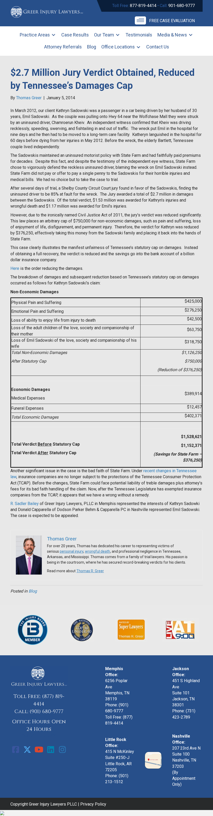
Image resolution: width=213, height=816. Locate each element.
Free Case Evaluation (172, 20)
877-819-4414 (143, 5)
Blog (33, 591)
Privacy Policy (93, 804)
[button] (15, 749)
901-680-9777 (181, 5)
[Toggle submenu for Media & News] (191, 35)
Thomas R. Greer (90, 571)
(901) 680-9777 (46, 711)
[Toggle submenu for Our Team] (118, 35)
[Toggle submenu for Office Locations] (138, 47)
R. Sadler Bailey (24, 503)
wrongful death (97, 551)
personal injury (71, 551)
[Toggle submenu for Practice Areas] (53, 35)
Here (14, 268)
